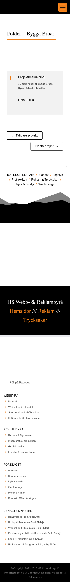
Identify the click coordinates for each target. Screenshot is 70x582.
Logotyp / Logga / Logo (21, 452)
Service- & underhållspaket (23, 412)
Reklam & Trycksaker (44, 179)
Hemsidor (20, 311)
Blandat (43, 174)
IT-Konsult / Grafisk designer (24, 418)
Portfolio (13, 470)
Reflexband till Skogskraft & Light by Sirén (32, 544)
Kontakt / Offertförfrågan (22, 498)
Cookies (33, 572)
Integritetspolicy (14, 572)
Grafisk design (16, 446)
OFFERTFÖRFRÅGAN (35, 265)
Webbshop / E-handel (20, 407)
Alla (31, 174)
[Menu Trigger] (62, 7)
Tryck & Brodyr (24, 184)
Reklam (46, 311)
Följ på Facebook (21, 382)
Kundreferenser (17, 476)
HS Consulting (47, 568)
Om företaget (15, 487)
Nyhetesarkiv (15, 481)
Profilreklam (19, 179)
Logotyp (58, 174)
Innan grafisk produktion (22, 440)
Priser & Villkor (16, 492)
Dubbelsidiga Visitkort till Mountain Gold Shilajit (34, 533)
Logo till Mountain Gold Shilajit (25, 538)
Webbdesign (46, 184)
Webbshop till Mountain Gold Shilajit (28, 527)
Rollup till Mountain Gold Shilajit (26, 522)
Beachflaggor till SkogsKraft (23, 516)
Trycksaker (35, 320)
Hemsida (13, 401)
